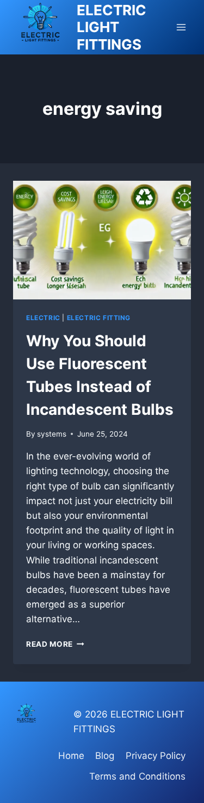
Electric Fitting (99, 318)
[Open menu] (181, 27)
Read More (55, 644)
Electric (43, 318)
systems (51, 434)
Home (71, 755)
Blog (104, 755)
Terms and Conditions (137, 776)
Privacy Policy (156, 755)
